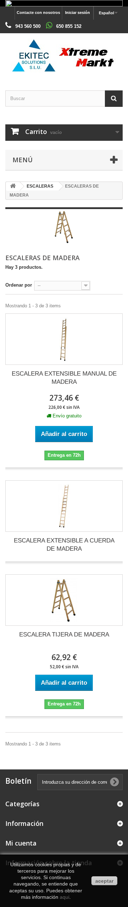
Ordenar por (18, 285)
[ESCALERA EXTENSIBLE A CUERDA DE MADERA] (64, 506)
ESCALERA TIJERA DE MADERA (64, 634)
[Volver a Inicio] (13, 186)
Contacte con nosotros (38, 12)
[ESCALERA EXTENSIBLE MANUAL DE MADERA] (64, 339)
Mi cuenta (21, 843)
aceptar (104, 881)
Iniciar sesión (77, 12)
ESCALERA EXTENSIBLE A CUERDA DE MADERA (64, 544)
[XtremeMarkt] (64, 56)
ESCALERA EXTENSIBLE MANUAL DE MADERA (64, 377)
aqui (64, 897)
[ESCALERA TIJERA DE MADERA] (64, 600)
